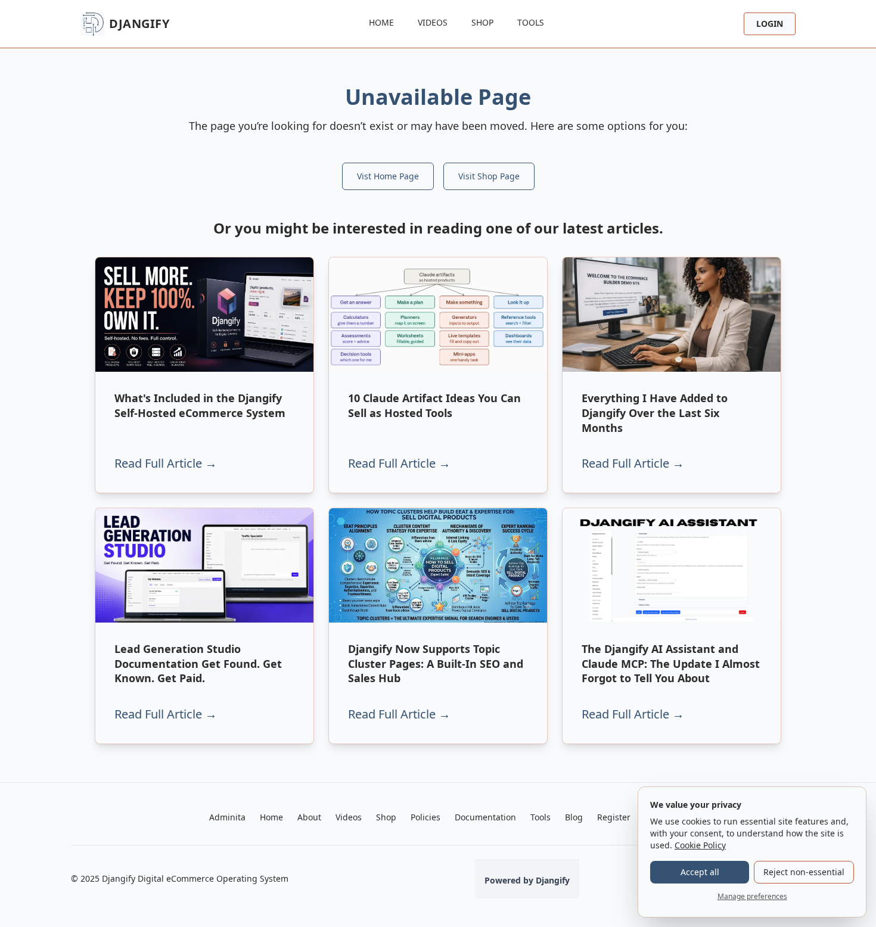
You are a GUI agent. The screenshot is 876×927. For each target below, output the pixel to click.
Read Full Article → (165, 463)
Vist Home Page (388, 176)
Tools (530, 22)
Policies (425, 817)
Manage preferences (752, 896)
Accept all (700, 872)
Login (769, 23)
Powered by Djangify (527, 880)
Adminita (227, 817)
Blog (574, 817)
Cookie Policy (700, 845)
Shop (482, 22)
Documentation (485, 817)
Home (381, 22)
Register (613, 817)
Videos (433, 22)
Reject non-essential (803, 872)
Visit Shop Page (489, 176)
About (309, 817)
